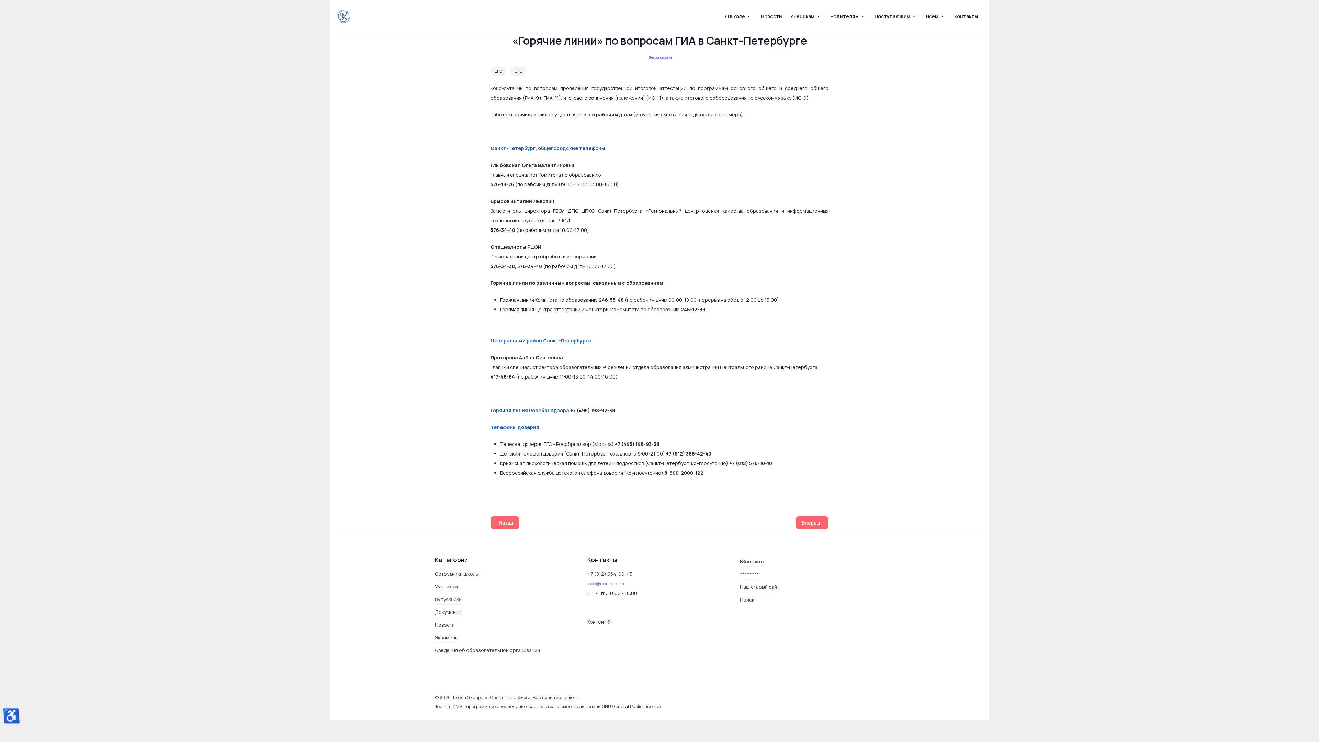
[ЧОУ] (344, 16)
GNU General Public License (631, 706)
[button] (739, 16)
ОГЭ (518, 71)
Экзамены (660, 57)
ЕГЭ (498, 71)
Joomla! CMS (448, 706)
